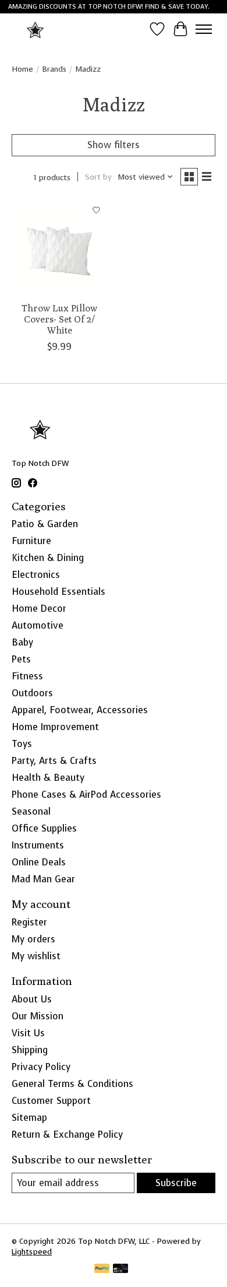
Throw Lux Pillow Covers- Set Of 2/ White (59, 319)
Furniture (31, 541)
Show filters (113, 145)
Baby (22, 642)
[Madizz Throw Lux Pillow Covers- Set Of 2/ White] (60, 247)
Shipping (30, 1050)
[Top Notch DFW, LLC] (36, 29)
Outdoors (32, 693)
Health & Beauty (48, 778)
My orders (33, 939)
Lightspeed (32, 1251)
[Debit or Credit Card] (120, 1269)
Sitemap (29, 1117)
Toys (22, 744)
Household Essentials (58, 591)
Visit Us (28, 1033)
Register (29, 922)
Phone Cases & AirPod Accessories (86, 794)
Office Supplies (44, 828)
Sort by (98, 176)
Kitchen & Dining (48, 558)
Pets (21, 659)
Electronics (36, 575)
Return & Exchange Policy (67, 1134)
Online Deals (39, 862)
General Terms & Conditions (72, 1084)
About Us (32, 999)
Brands (54, 69)
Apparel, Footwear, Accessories (80, 710)
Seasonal (31, 811)
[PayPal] (101, 1269)
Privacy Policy (41, 1067)
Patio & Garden (45, 524)
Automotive (37, 625)
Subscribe (176, 1183)
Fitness (27, 676)
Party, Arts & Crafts (54, 761)
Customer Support (51, 1101)
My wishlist (36, 956)
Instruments (38, 845)
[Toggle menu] (203, 29)
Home (22, 69)
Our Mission (37, 1016)
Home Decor (39, 608)
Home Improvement (55, 727)
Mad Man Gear (43, 879)
